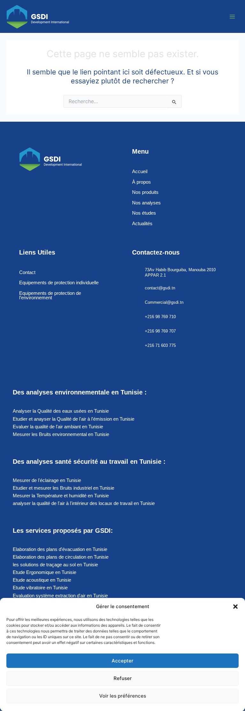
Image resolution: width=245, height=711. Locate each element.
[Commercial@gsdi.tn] (136, 303)
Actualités (142, 223)
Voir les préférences (122, 696)
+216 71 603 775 (160, 345)
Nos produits (145, 192)
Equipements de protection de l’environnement (50, 296)
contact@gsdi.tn (160, 288)
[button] (235, 606)
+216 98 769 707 (160, 331)
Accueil (139, 171)
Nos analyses (146, 202)
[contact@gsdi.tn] (136, 288)
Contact (27, 272)
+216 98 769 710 (160, 316)
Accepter (122, 661)
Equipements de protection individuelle (59, 282)
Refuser (123, 678)
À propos (141, 182)
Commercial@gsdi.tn (164, 302)
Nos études (144, 213)
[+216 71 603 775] (136, 346)
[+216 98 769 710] (136, 317)
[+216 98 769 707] (136, 331)
